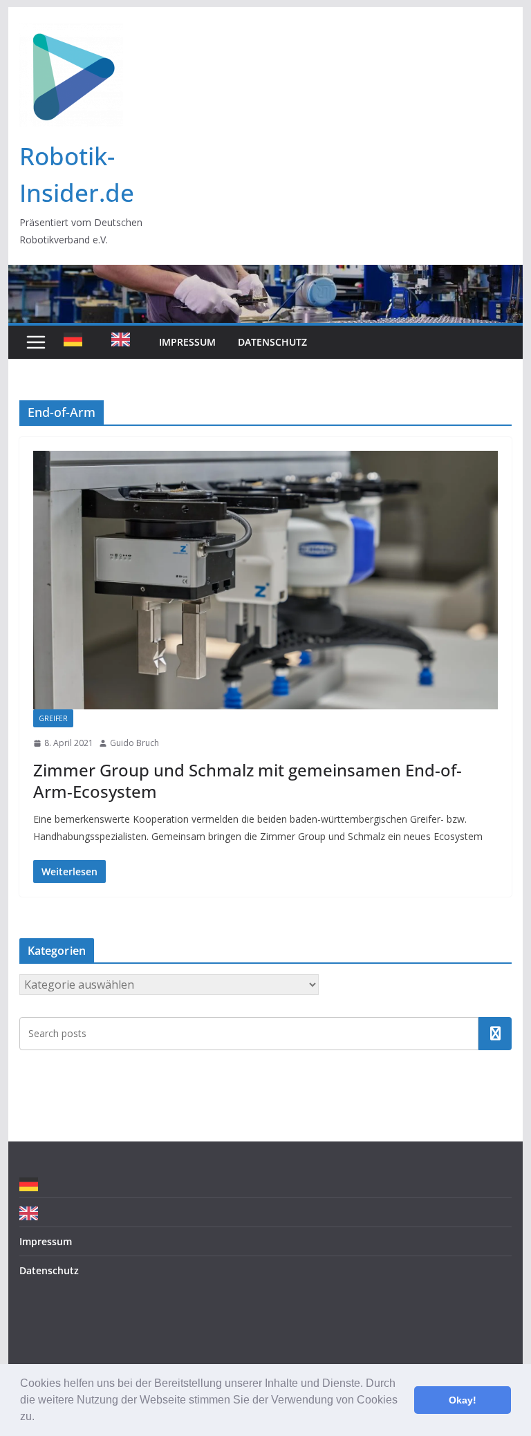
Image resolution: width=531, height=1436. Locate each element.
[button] (39, 1418)
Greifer (53, 718)
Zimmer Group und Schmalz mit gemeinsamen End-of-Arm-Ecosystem (247, 780)
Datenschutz (272, 341)
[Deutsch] (76, 342)
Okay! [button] (462, 1400)
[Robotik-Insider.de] (265, 274)
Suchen (495, 1033)
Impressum (187, 341)
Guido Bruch (134, 743)
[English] (124, 342)
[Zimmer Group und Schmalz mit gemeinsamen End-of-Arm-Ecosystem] (266, 580)
